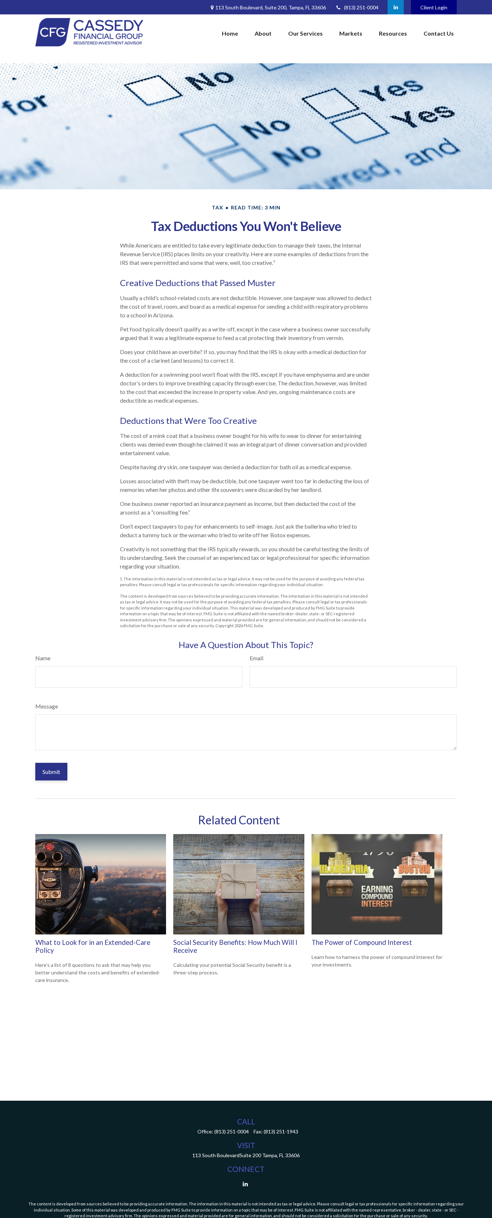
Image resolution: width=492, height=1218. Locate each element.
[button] (230, 33)
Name (42, 658)
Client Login (433, 7)
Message (46, 706)
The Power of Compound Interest (362, 942)
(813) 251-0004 (361, 7)
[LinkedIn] (396, 7)
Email (256, 658)
